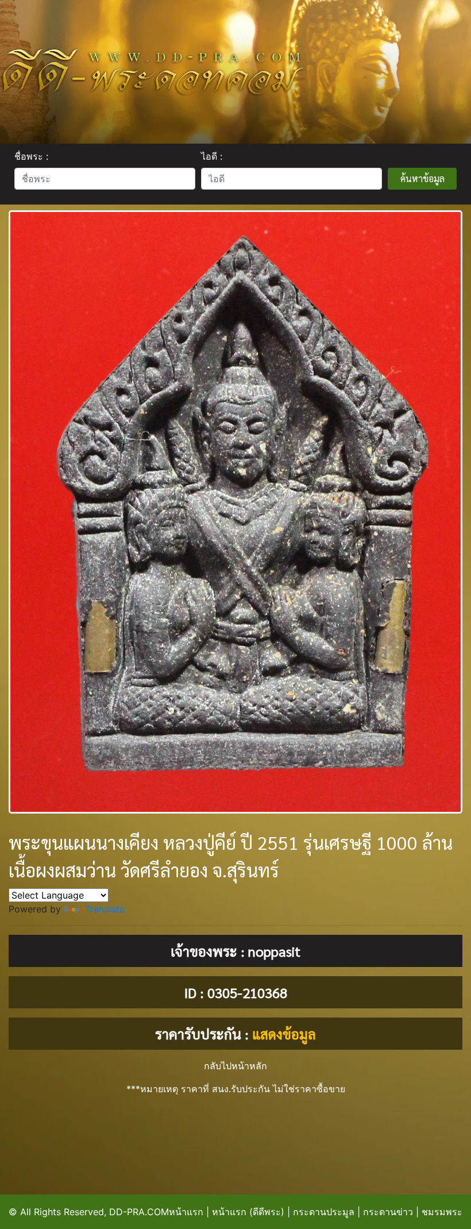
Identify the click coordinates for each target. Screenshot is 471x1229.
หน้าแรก (186, 1212)
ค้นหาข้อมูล (422, 178)
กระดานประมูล (323, 1212)
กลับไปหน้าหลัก (235, 1066)
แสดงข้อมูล (284, 1033)
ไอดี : (211, 156)
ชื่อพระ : (31, 156)
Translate (105, 909)
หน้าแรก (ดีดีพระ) (248, 1212)
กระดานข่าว (388, 1212)
